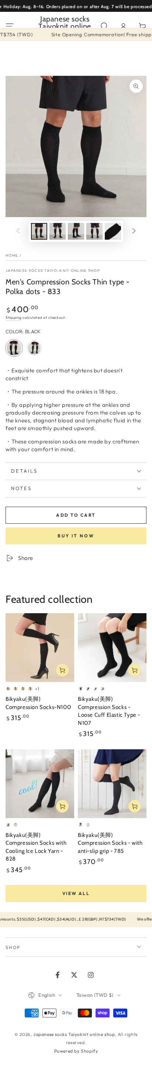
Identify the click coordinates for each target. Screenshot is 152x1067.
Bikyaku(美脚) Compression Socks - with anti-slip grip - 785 (110, 843)
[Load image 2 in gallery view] (57, 231)
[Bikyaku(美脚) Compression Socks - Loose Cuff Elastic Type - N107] (112, 647)
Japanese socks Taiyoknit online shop (74, 1034)
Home (12, 255)
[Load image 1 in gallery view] (39, 231)
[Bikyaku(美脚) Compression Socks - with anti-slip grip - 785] (112, 783)
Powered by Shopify (76, 1051)
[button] (104, 26)
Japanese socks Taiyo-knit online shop (53, 270)
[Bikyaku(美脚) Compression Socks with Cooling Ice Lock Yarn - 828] (40, 783)
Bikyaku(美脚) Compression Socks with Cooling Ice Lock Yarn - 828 (36, 847)
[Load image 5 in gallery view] (113, 231)
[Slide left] (18, 231)
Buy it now (76, 535)
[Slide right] (134, 231)
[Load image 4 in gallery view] (94, 231)
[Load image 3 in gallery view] (76, 231)
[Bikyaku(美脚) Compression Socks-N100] (40, 647)
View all (76, 893)
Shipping (14, 317)
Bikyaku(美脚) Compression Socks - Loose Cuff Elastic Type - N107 (109, 711)
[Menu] (9, 26)
